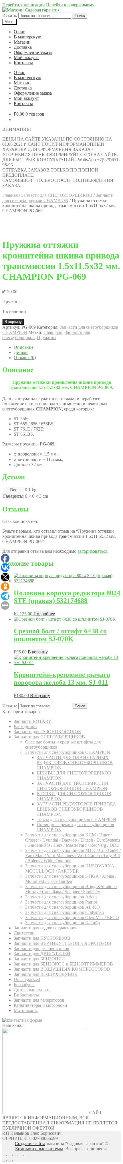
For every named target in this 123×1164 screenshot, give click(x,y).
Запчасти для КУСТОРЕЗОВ (42, 938)
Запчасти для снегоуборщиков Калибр (62, 922)
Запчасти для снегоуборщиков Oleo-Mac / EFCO (72, 917)
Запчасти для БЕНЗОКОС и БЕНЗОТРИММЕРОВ (63, 963)
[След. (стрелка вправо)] (10, 1160)
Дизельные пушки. (32, 989)
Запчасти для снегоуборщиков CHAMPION (58, 198)
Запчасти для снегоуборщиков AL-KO (62, 907)
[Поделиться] (10, 1155)
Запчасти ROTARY (32, 721)
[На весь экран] (16, 1155)
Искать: (9, 15)
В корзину (13, 322)
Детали (21, 352)
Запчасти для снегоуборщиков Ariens (61, 896)
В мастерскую (27, 36)
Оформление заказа (33, 52)
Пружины (46, 337)
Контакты (23, 62)
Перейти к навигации (23, 4)
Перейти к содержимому (70, 4)
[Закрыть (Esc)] (4, 1155)
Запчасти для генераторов (39, 1000)
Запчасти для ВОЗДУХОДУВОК (46, 974)
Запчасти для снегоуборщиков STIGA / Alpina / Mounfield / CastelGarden (70, 879)
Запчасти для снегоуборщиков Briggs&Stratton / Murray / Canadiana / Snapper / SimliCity (71, 889)
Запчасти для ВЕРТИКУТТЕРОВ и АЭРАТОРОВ (62, 943)
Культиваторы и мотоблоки (40, 1005)
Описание (23, 347)
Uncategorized (27, 979)
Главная (10, 195)
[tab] (67, 347)
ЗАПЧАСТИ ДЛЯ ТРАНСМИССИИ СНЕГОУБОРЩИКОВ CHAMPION (72, 786)
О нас (19, 31)
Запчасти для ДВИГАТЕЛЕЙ (42, 953)
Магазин (22, 42)
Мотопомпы (26, 1010)
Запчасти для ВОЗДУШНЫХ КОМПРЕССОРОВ (62, 969)
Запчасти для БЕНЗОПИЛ (39, 958)
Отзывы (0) (25, 357)
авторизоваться (92, 551)
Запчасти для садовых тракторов (46, 927)
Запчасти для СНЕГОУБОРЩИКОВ (56, 195)
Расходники (25, 726)
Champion (52, 332)
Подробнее (44, 613)
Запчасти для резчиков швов (41, 948)
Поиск (80, 15)
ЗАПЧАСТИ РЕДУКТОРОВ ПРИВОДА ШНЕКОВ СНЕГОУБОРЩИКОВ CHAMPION (76, 809)
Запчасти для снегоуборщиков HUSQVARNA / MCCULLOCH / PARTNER (70, 868)
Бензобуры (24, 984)
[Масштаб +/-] (21, 1155)
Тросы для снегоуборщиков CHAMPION (76, 819)
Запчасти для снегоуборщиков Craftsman (64, 912)
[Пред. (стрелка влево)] (4, 1160)
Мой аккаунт (26, 57)
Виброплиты (26, 994)
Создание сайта (30, 1143)
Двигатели (24, 933)
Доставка (23, 47)
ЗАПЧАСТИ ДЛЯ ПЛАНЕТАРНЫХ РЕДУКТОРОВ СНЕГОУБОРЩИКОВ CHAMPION (75, 762)
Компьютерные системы (39, 1148)
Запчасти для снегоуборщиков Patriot (61, 902)
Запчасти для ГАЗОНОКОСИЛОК (47, 731)
